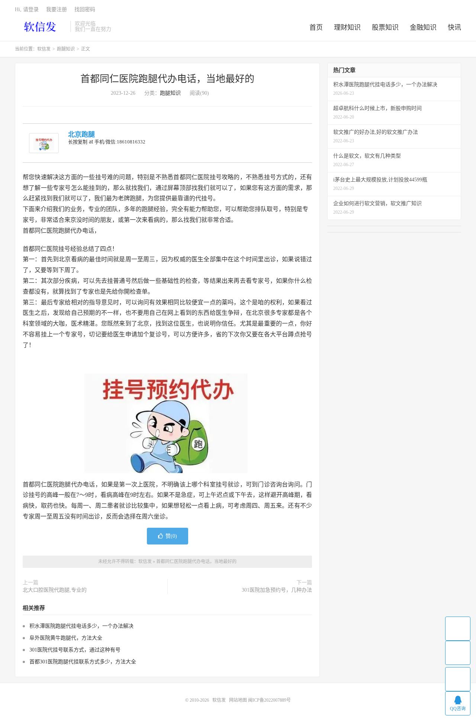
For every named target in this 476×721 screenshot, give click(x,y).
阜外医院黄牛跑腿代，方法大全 (65, 638)
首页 (316, 27)
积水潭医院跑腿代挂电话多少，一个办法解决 (81, 626)
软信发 (41, 26)
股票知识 (385, 27)
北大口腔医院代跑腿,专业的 (55, 590)
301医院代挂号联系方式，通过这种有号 (74, 650)
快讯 (454, 27)
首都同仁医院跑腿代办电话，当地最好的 (167, 79)
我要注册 (56, 9)
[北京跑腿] (44, 143)
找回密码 (84, 9)
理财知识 (347, 27)
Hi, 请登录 (27, 9)
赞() (171, 536)
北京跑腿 (81, 134)
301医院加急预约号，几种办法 (277, 590)
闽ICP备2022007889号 (269, 700)
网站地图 (238, 700)
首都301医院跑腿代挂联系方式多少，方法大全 (82, 662)
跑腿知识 (66, 49)
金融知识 (423, 27)
